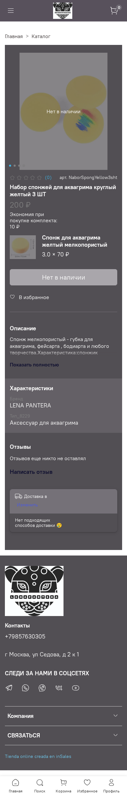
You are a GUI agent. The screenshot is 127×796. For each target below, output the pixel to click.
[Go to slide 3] (19, 166)
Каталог (41, 36)
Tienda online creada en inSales (38, 756)
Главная (14, 36)
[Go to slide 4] (24, 166)
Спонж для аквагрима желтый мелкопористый (74, 241)
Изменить (27, 505)
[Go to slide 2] (15, 166)
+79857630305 (25, 636)
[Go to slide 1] (10, 166)
